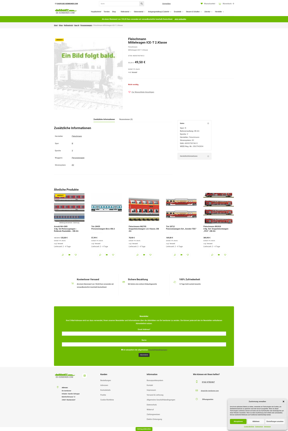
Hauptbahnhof (96, 12)
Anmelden (166, 4)
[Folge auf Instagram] (84, 375)
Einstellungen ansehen (275, 421)
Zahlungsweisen (153, 414)
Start (56, 25)
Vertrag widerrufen (144, 429)
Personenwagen (86, 25)
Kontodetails (105, 390)
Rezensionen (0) (126, 119)
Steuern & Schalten (193, 12)
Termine (107, 12)
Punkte (103, 395)
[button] (283, 401)
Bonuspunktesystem (155, 380)
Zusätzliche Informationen (104, 119)
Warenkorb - (228, 4)
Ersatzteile (177, 12)
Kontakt (150, 385)
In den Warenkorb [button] (69, 254)
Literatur (207, 12)
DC (73, 165)
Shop (114, 12)
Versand (134, 72)
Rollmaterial (125, 12)
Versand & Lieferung (155, 395)
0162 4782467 (208, 382)
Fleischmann (77, 136)
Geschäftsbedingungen (157, 350)
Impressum (267, 426)
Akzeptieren (238, 421)
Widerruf (150, 409)
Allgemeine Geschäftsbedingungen (161, 400)
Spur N (76, 25)
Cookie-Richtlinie (249, 426)
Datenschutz (259, 426)
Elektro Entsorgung (154, 419)
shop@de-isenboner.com (67, 4)
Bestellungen (105, 380)
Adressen (104, 385)
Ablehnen (255, 421)
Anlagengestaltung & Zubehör (158, 12)
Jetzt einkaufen (180, 19)
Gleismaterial (138, 12)
